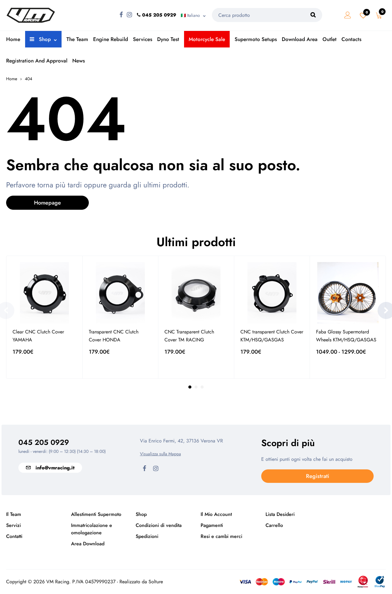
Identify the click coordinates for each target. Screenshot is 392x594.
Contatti (14, 536)
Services (142, 39)
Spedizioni (147, 536)
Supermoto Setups (256, 39)
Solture (156, 581)
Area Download (87, 543)
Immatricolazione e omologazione (91, 529)
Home (13, 39)
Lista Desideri (280, 514)
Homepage (47, 203)
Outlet (329, 39)
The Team (77, 39)
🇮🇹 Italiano (190, 15)
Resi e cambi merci (221, 536)
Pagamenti (212, 525)
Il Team (13, 514)
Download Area (300, 39)
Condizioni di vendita (159, 525)
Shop (44, 39)
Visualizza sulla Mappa (160, 454)
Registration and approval (36, 60)
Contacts (351, 39)
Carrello (274, 525)
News (78, 60)
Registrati (317, 476)
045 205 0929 (43, 442)
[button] (189, 387)
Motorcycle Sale (207, 39)
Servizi (13, 525)
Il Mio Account (216, 514)
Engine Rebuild (110, 39)
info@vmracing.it (55, 467)
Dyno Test (168, 39)
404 (28, 79)
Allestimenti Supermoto (96, 514)
